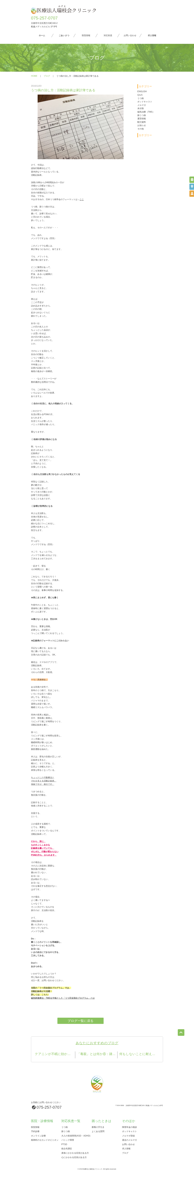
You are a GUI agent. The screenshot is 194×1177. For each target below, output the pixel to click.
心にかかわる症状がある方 (74, 1157)
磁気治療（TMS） (146, 112)
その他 (140, 129)
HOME (34, 76)
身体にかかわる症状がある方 (75, 1153)
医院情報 (35, 1127)
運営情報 (141, 118)
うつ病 (140, 98)
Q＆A (140, 95)
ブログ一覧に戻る (81, 1021)
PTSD (64, 1144)
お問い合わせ (128, 1144)
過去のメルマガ (129, 1140)
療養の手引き (98, 1127)
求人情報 (152, 35)
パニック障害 (67, 1140)
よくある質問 (98, 1131)
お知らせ (141, 125)
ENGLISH (142, 91)
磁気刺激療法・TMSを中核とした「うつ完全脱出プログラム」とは (63, 998)
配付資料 (141, 122)
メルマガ (141, 105)
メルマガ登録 (128, 1135)
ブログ (47, 76)
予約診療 (35, 1131)
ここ (82, 199)
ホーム (42, 35)
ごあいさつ (64, 35)
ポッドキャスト (144, 102)
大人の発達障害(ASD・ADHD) (75, 1135)
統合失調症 (66, 1148)
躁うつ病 (141, 115)
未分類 (140, 108)
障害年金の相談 (129, 1127)
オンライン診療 (38, 1135)
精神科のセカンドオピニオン (44, 1140)
